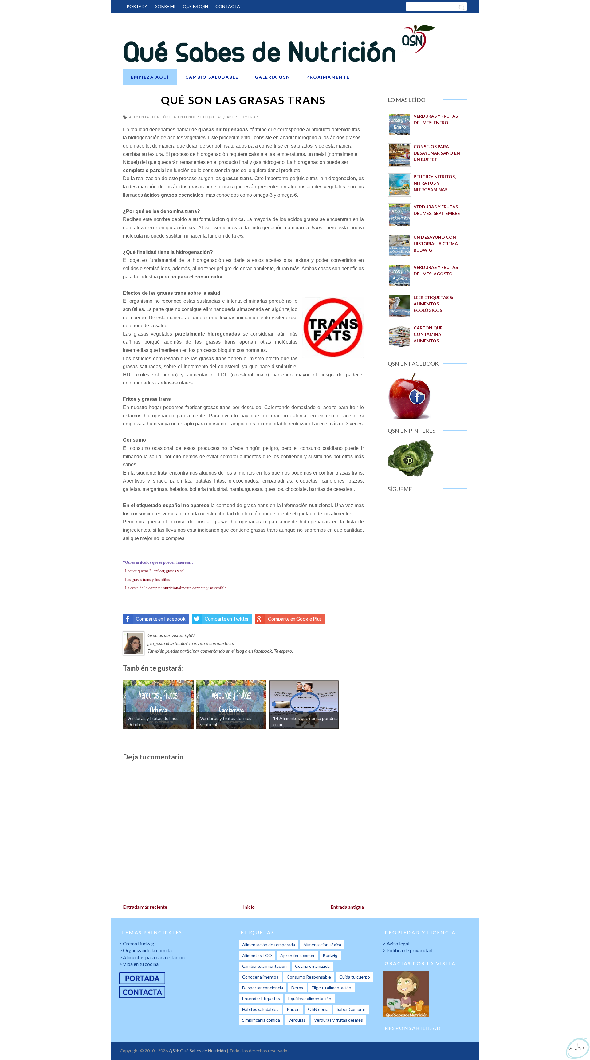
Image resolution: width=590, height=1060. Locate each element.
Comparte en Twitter (227, 618)
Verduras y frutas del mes (338, 1020)
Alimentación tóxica (152, 117)
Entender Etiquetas (200, 117)
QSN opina (318, 1009)
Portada (137, 6)
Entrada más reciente (145, 907)
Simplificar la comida (261, 1020)
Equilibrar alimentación (309, 998)
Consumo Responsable (309, 976)
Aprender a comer (297, 955)
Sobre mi (165, 6)
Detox (297, 987)
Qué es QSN (195, 6)
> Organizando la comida (145, 950)
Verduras (297, 1020)
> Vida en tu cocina (139, 964)
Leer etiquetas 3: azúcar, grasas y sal (155, 571)
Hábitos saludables (260, 1009)
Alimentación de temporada (268, 944)
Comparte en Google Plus (295, 618)
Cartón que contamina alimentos (428, 334)
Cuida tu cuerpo (354, 976)
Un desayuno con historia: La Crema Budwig (436, 243)
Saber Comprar (241, 117)
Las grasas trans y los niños (147, 579)
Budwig (330, 955)
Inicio (249, 907)
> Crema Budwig (136, 943)
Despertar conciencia (262, 987)
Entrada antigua (347, 907)
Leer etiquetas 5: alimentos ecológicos (433, 304)
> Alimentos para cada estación (152, 957)
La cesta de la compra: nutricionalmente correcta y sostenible (175, 587)
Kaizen (293, 1009)
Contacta (227, 6)
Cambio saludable (211, 77)
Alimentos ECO (257, 955)
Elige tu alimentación (331, 987)
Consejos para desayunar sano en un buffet (437, 153)
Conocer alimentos (260, 976)
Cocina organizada (312, 966)
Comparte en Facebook (161, 618)
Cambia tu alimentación (264, 966)
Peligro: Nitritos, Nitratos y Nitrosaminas (435, 183)
